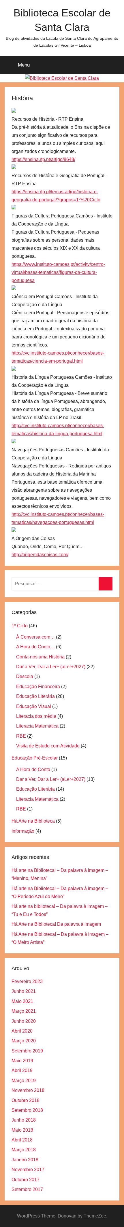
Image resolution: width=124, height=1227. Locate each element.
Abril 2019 (22, 1070)
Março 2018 (24, 1149)
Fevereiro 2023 (27, 981)
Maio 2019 (22, 1060)
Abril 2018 (22, 1139)
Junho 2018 (24, 1120)
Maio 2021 (22, 1001)
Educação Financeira (38, 686)
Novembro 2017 (28, 1169)
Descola (24, 676)
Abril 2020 (22, 1031)
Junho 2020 (24, 1021)
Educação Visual (33, 706)
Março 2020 (24, 1040)
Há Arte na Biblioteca (33, 821)
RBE (21, 736)
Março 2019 (24, 1080)
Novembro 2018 (28, 1090)
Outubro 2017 (26, 1179)
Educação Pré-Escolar (35, 757)
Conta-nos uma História (40, 656)
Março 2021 (24, 1011)
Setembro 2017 (27, 1189)
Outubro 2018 (26, 1100)
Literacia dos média (36, 716)
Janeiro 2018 (25, 1159)
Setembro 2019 (27, 1050)
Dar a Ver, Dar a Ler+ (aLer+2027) (50, 666)
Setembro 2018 (27, 1110)
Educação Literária (35, 696)
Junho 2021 (24, 991)
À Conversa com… (35, 637)
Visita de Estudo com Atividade (48, 745)
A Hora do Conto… (35, 646)
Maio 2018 (22, 1130)
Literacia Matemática (37, 726)
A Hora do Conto (33, 769)
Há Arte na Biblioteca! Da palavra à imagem (56, 924)
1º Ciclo (20, 625)
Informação (23, 831)
